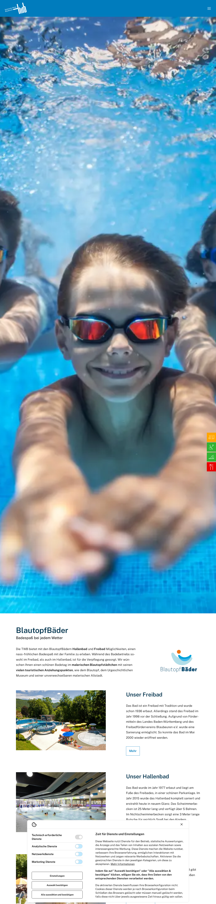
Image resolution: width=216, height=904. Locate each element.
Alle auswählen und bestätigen (57, 894)
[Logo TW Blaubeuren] (15, 8)
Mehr (133, 751)
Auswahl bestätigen (57, 885)
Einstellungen (57, 875)
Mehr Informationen (123, 864)
